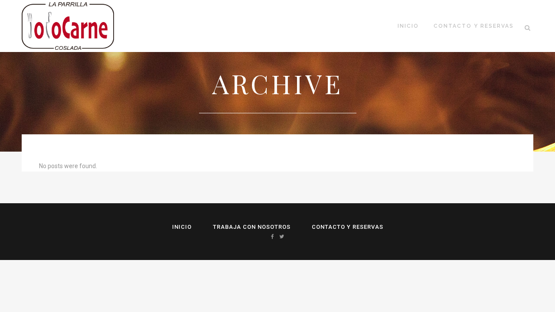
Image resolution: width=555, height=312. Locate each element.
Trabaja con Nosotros (252, 227)
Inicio (182, 227)
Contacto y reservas (347, 227)
